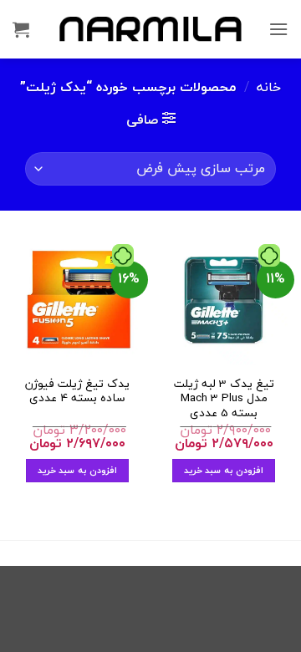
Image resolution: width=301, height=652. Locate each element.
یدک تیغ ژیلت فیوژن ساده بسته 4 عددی (77, 390)
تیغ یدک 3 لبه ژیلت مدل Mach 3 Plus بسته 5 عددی (224, 398)
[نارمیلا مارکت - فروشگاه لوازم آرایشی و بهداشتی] (150, 29)
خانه (269, 87)
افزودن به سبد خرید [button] (223, 470)
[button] (278, 28)
